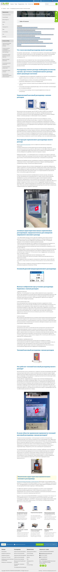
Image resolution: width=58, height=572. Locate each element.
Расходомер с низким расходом (6, 71)
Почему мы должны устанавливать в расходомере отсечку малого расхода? (6, 50)
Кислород (4, 36)
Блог (26, 4)
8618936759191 (10, 544)
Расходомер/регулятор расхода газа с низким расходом (22, 513)
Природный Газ (5, 26)
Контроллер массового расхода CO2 (7, 64)
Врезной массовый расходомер (6, 60)
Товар (16, 4)
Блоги (8, 8)
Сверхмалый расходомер (36, 512)
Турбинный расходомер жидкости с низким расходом (7, 44)
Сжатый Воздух (5, 17)
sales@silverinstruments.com (20, 544)
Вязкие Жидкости (6, 19)
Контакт (37, 4)
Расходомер (4, 551)
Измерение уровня (5, 555)
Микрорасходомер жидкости (48, 530)
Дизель (4, 22)
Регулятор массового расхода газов (6, 67)
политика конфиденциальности (49, 570)
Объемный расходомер (19, 559)
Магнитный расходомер (19, 553)
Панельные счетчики (6, 557)
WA (56, 17)
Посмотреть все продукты (50, 544)
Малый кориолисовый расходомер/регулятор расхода (49, 513)
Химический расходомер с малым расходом (36, 530)
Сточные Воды (5, 31)
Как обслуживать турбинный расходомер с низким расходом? (7, 75)
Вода (3, 29)
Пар (3, 24)
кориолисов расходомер (25, 144)
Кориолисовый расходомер (20, 551)
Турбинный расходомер (19, 557)
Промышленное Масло (7, 14)
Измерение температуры (7, 562)
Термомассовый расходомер (20, 555)
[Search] (56, 4)
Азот (3, 34)
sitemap (40, 570)
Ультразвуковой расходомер (20, 567)
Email (56, 13)
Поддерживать (21, 4)
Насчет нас (30, 4)
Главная (12, 4)
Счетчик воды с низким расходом (22, 530)
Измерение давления (6, 553)
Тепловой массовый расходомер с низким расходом (28, 481)
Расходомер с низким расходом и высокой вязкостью (6, 55)
